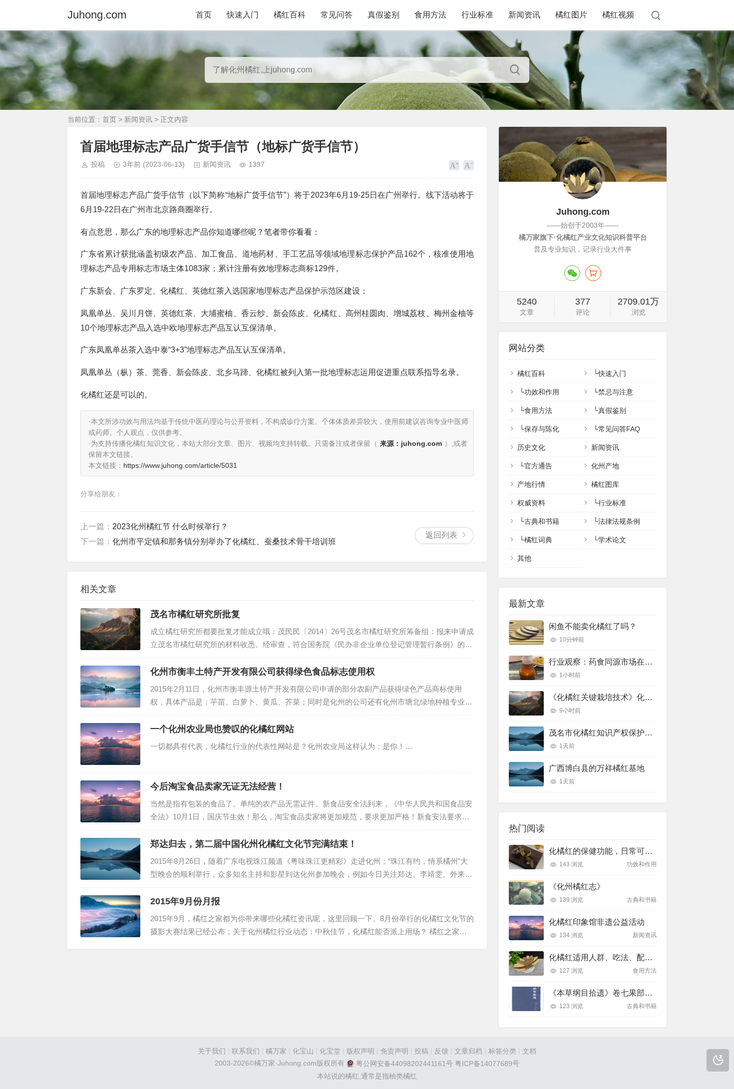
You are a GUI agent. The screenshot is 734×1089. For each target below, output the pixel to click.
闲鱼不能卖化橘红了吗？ (593, 626)
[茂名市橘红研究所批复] (110, 629)
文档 (529, 1051)
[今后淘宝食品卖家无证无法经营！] (110, 801)
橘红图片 (571, 14)
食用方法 (430, 14)
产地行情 (531, 484)
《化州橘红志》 (577, 886)
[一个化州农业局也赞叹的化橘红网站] (110, 744)
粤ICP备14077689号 (487, 1064)
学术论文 (612, 540)
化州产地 (605, 466)
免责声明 (394, 1051)
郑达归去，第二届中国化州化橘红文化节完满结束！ (253, 844)
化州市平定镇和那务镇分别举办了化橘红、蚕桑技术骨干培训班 (224, 541)
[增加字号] (454, 165)
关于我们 (212, 1051)
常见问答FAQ (619, 429)
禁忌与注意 (615, 392)
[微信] (572, 273)
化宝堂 (330, 1051)
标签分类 (502, 1051)
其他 (524, 558)
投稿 (98, 164)
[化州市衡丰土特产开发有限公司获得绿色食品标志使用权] (110, 687)
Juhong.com (96, 14)
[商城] (593, 273)
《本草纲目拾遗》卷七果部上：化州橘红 (621, 993)
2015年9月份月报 (185, 901)
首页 (204, 14)
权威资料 (531, 503)
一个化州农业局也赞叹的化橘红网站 (222, 729)
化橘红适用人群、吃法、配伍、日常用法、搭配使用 (641, 957)
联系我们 (246, 1051)
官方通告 (538, 466)
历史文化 (531, 447)
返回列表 (441, 535)
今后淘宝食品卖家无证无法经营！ (217, 786)
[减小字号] (468, 165)
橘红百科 (290, 14)
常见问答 (337, 14)
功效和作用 (541, 392)
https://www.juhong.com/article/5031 (180, 465)
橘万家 (276, 1051)
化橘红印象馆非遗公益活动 (597, 922)
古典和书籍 (541, 521)
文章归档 (468, 1051)
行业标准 (477, 14)
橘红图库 (605, 484)
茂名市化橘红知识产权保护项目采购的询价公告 (633, 732)
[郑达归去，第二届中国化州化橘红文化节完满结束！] (110, 859)
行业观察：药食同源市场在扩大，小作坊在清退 (633, 662)
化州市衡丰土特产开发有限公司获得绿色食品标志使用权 (262, 672)
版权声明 (360, 1051)
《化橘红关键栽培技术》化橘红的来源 (617, 697)
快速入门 (243, 14)
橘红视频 (618, 14)
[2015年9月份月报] (110, 916)
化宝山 (303, 1051)
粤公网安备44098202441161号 (404, 1064)
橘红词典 (538, 540)
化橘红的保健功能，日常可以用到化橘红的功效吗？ (641, 851)
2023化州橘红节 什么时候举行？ (170, 526)
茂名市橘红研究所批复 (195, 614)
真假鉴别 (383, 14)
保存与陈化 (541, 429)
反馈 (441, 1051)
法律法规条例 (619, 521)
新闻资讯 (524, 14)
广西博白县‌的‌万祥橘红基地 (597, 768)
